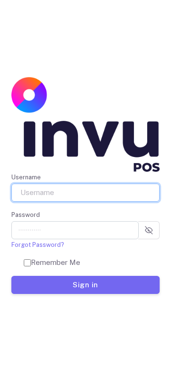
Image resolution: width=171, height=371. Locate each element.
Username (26, 177)
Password (25, 214)
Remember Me (55, 262)
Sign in (85, 284)
